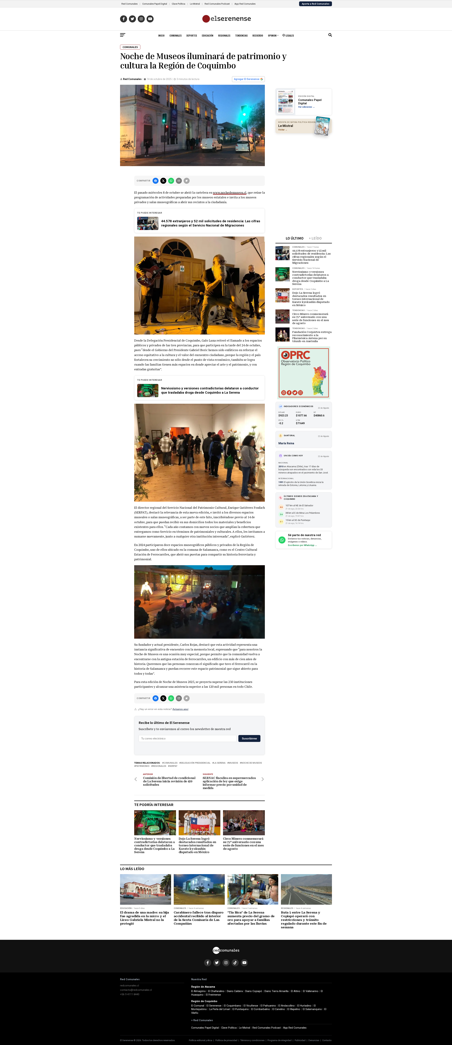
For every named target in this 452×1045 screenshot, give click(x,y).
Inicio (161, 35)
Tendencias (241, 35)
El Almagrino (198, 991)
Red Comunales (129, 3)
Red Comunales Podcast (217, 3)
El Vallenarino (310, 991)
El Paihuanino (268, 1005)
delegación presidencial (195, 763)
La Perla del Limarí (219, 1009)
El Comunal (197, 1005)
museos (233, 763)
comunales (170, 763)
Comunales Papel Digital (154, 3)
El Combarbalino (260, 1009)
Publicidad (300, 1040)
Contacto (327, 1040)
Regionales (224, 35)
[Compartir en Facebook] (156, 181)
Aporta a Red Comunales (315, 3)
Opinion (272, 35)
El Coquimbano (232, 1005)
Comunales (176, 35)
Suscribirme (249, 738)
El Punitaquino (241, 1009)
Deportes (191, 35)
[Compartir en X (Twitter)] (163, 181)
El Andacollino (286, 1005)
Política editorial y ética (200, 1040)
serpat (173, 766)
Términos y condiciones (252, 1040)
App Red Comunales (244, 3)
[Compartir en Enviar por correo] (179, 181)
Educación (207, 35)
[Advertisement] (303, 159)
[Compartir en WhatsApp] (171, 181)
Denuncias (313, 1040)
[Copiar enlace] (187, 181)
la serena (219, 763)
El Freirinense (213, 994)
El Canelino (278, 1009)
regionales (159, 766)
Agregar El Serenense (246, 79)
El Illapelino (293, 1009)
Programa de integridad (279, 1040)
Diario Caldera (235, 991)
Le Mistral (195, 3)
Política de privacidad (226, 1040)
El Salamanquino (312, 1009)
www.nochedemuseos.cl (229, 192)
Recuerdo (257, 35)
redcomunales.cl (129, 985)
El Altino (295, 991)
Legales (289, 35)
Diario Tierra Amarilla (276, 991)
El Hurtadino (304, 1005)
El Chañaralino (216, 991)
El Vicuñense (251, 1005)
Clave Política (178, 3)
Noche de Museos (251, 763)
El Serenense (214, 1005)
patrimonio (142, 766)
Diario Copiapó (253, 991)
